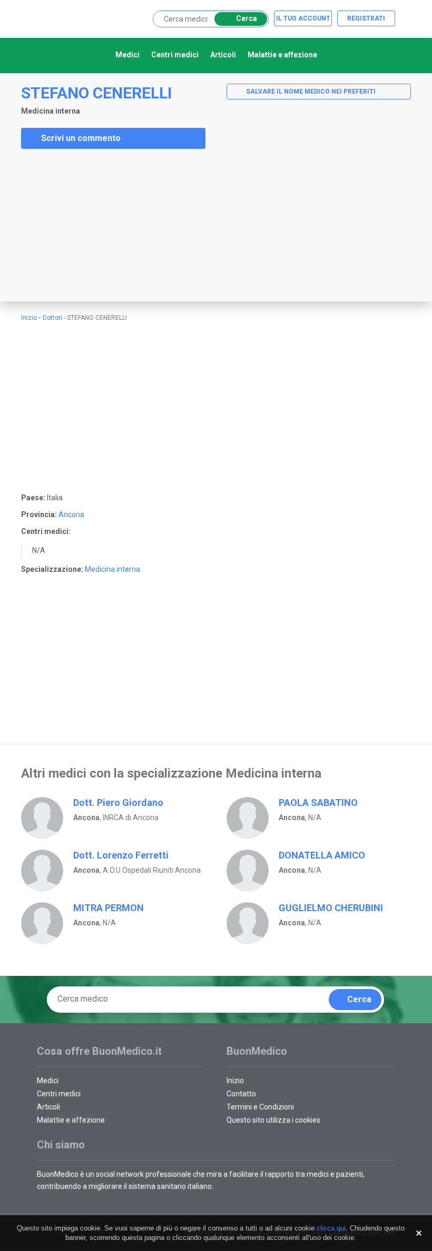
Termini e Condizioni (260, 1107)
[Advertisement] (79, 225)
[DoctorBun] (92, 18)
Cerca (246, 18)
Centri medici (175, 55)
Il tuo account (303, 18)
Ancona (71, 514)
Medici (127, 55)
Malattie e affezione (282, 55)
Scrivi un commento (81, 138)
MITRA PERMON (108, 907)
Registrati (366, 18)
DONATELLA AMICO (322, 855)
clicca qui (331, 1228)
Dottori (52, 317)
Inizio (29, 317)
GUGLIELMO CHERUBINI (331, 907)
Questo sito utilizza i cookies (273, 1120)
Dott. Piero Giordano (118, 802)
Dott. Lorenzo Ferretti (121, 855)
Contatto (241, 1093)
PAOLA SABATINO (318, 802)
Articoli (223, 55)
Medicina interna (112, 569)
